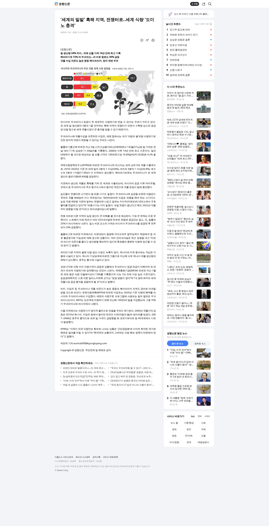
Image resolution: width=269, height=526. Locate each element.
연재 (189, 442)
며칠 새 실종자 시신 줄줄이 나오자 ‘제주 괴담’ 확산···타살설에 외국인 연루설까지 (85, 384)
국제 (203, 429)
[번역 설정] (142, 40)
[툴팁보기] (211, 24)
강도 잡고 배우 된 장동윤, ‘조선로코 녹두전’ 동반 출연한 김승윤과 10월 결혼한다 (132, 376)
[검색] (210, 3)
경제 (174, 429)
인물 (203, 435)
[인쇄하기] (153, 40)
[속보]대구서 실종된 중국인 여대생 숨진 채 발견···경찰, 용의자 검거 (132, 380)
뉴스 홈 (174, 422)
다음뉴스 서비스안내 (64, 457)
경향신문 (64, 4)
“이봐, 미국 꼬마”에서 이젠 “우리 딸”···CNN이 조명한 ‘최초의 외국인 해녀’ (85, 380)
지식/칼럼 (174, 442)
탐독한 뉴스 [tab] (200, 343)
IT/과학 (189, 435)
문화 (174, 435)
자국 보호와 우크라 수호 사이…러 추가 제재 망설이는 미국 (85, 372)
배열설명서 (203, 442)
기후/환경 (189, 422)
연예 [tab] (199, 416)
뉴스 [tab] (193, 416)
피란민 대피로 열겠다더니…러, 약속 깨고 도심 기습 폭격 (85, 368)
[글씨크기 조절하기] (147, 40)
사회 (203, 422)
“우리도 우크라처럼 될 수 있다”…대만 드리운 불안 (132, 368)
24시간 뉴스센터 (83, 457)
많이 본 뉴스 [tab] (177, 343)
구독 (196, 4)
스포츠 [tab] (207, 416)
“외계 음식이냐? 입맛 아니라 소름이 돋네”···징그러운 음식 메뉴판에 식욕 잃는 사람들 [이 (132, 384)
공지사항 (96, 457)
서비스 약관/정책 (110, 457)
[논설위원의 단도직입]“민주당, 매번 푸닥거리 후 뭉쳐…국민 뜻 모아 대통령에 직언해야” (85, 376)
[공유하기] (203, 3)
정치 (189, 429)
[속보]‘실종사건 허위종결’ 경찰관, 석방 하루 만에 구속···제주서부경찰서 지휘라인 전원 (132, 372)
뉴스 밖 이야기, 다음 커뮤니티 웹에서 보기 (194, 13)
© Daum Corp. (62, 470)
